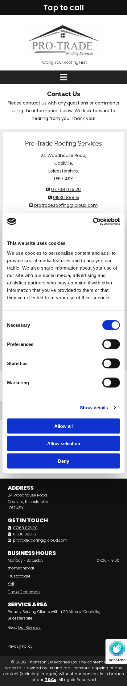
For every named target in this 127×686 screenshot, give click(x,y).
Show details (94, 407)
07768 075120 (66, 189)
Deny (63, 460)
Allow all (63, 425)
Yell (11, 583)
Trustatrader (19, 576)
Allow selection (63, 443)
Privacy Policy (20, 646)
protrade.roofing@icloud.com (66, 205)
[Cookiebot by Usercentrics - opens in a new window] (93, 221)
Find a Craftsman (24, 591)
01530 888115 (66, 197)
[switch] (111, 344)
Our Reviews (29, 627)
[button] (63, 7)
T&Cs (50, 680)
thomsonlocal (21, 568)
